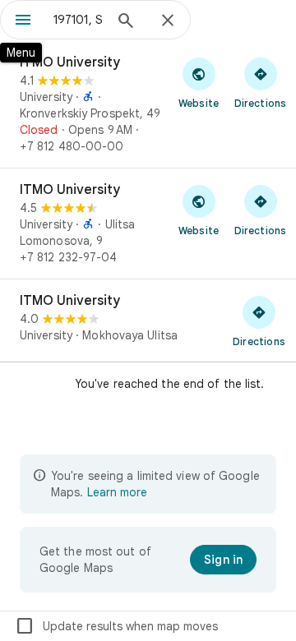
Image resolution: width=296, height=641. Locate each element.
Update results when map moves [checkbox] (116, 626)
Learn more (117, 492)
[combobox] (78, 20)
